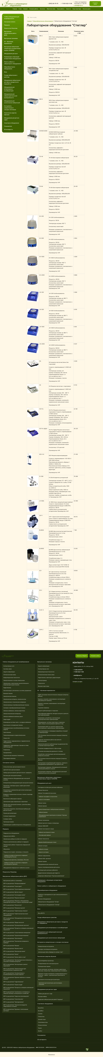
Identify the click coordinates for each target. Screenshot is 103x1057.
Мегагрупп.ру (51, 1054)
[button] (95, 3)
